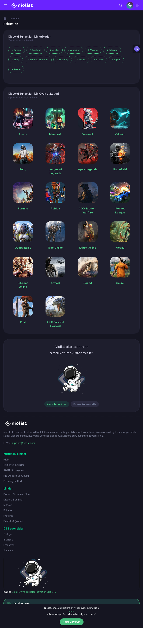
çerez (71, 611)
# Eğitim (116, 59)
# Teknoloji (63, 59)
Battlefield (120, 169)
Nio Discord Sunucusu (16, 475)
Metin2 (120, 247)
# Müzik (81, 59)
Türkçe (7, 534)
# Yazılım (54, 50)
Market (7, 504)
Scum (120, 283)
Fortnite (23, 208)
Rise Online (55, 247)
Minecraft (55, 134)
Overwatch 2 (23, 247)
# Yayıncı (93, 50)
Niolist (6, 459)
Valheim (120, 134)
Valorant (87, 134)
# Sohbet (16, 50)
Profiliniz (8, 515)
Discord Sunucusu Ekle (16, 494)
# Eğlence (112, 50)
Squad (88, 283)
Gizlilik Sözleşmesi (13, 470)
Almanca (8, 550)
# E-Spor (99, 59)
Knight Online (87, 247)
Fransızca (8, 544)
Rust (23, 322)
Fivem (23, 134)
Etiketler (14, 19)
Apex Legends (87, 169)
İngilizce (8, 539)
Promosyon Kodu (13, 481)
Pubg (23, 169)
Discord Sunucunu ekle (84, 404)
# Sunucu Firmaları (38, 59)
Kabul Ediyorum (71, 621)
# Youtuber (74, 50)
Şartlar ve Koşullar (13, 464)
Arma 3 (55, 283)
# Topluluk (35, 50)
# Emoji (16, 59)
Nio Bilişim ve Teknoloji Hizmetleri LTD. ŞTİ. (34, 592)
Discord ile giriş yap (56, 404)
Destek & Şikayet (13, 521)
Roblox (55, 208)
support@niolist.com (23, 443)
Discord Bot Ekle (12, 499)
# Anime (16, 69)
